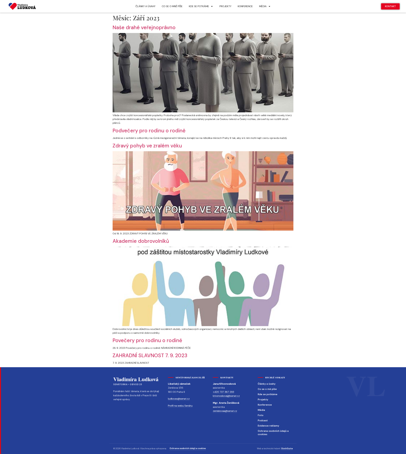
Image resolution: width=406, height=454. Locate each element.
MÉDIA (263, 6)
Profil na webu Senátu (180, 405)
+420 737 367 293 (223, 392)
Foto (260, 415)
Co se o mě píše (267, 389)
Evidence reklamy (268, 425)
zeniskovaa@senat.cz (225, 411)
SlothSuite (287, 448)
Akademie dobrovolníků (141, 241)
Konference (265, 404)
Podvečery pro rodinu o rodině (149, 130)
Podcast (263, 420)
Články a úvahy (266, 383)
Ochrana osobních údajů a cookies (273, 432)
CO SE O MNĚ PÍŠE (172, 6)
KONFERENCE (245, 6)
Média (261, 410)
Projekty (263, 399)
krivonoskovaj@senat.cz (226, 396)
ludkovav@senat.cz (179, 398)
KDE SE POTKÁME (199, 6)
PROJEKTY (225, 6)
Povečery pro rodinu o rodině (147, 340)
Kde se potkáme (267, 394)
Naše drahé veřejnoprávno (144, 27)
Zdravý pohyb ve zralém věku (147, 145)
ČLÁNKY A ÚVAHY (145, 6)
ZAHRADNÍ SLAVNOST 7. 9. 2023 (150, 355)
